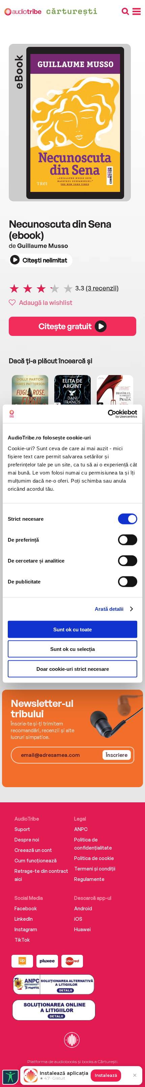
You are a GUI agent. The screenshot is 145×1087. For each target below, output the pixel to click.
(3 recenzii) (102, 288)
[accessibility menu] (10, 1077)
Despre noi (26, 839)
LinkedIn (23, 919)
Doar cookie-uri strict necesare (72, 668)
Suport (22, 829)
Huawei (82, 929)
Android (83, 908)
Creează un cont (33, 850)
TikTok (22, 940)
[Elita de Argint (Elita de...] (72, 393)
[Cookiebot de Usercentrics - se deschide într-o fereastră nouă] (107, 413)
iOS (78, 919)
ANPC (81, 829)
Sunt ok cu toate (72, 629)
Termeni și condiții (94, 868)
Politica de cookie (94, 858)
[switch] (127, 539)
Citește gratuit (64, 326)
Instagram (25, 929)
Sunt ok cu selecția (72, 649)
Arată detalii (109, 609)
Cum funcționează (35, 860)
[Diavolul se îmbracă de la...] (115, 393)
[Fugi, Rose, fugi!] (30, 393)
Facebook (25, 908)
